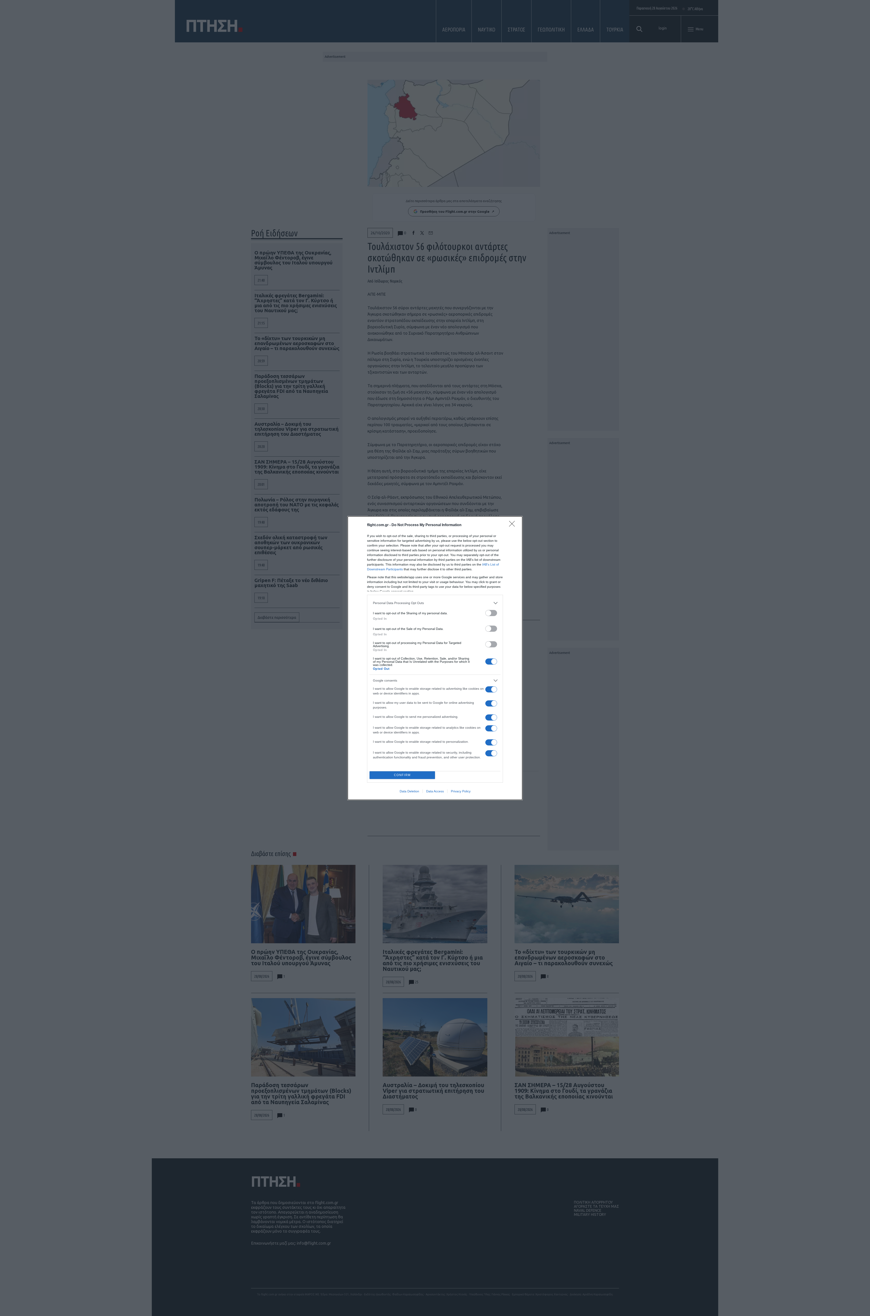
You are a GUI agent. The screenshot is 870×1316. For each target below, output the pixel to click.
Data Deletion (409, 791)
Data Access (435, 791)
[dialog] (435, 658)
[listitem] (435, 603)
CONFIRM (402, 775)
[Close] (513, 525)
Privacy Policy (461, 791)
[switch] (491, 613)
